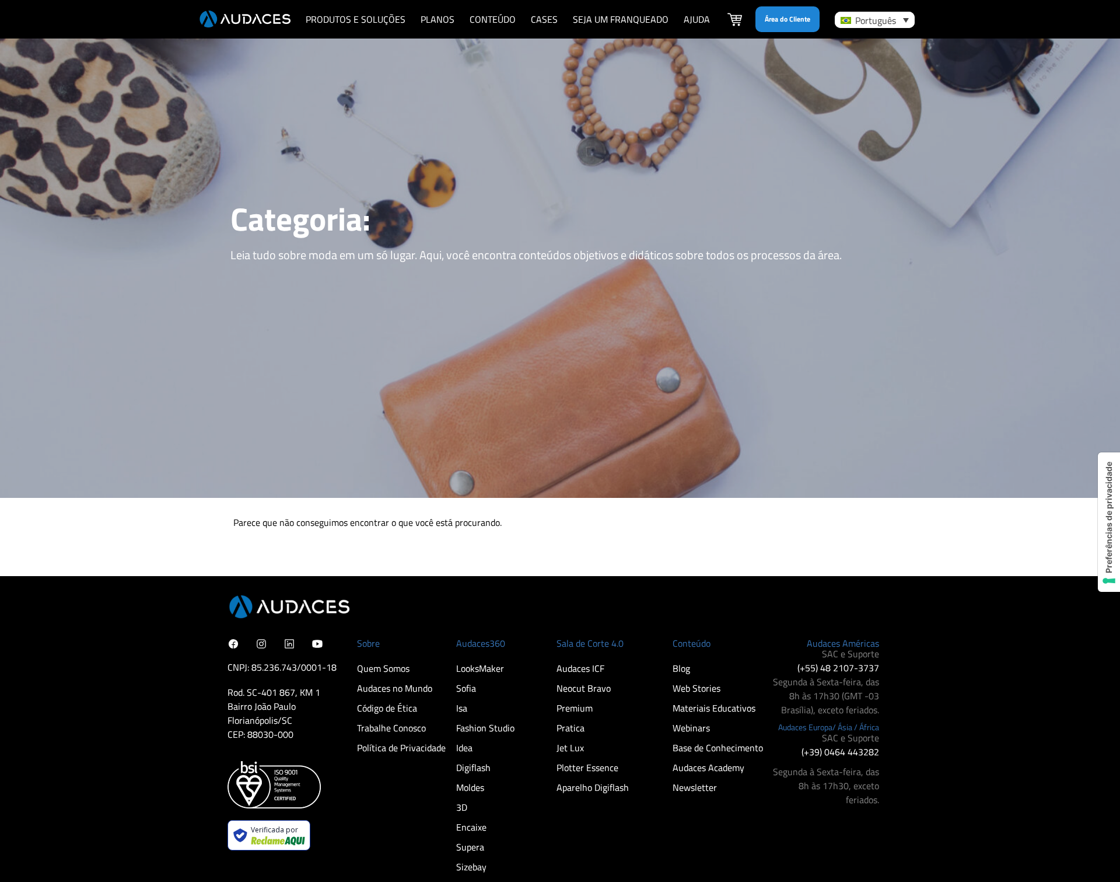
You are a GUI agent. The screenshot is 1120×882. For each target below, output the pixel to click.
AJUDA (697, 19)
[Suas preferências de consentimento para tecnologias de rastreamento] (1109, 522)
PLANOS (437, 19)
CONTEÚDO (493, 19)
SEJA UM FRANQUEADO (620, 19)
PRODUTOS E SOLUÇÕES (355, 19)
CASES (544, 19)
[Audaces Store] (735, 21)
